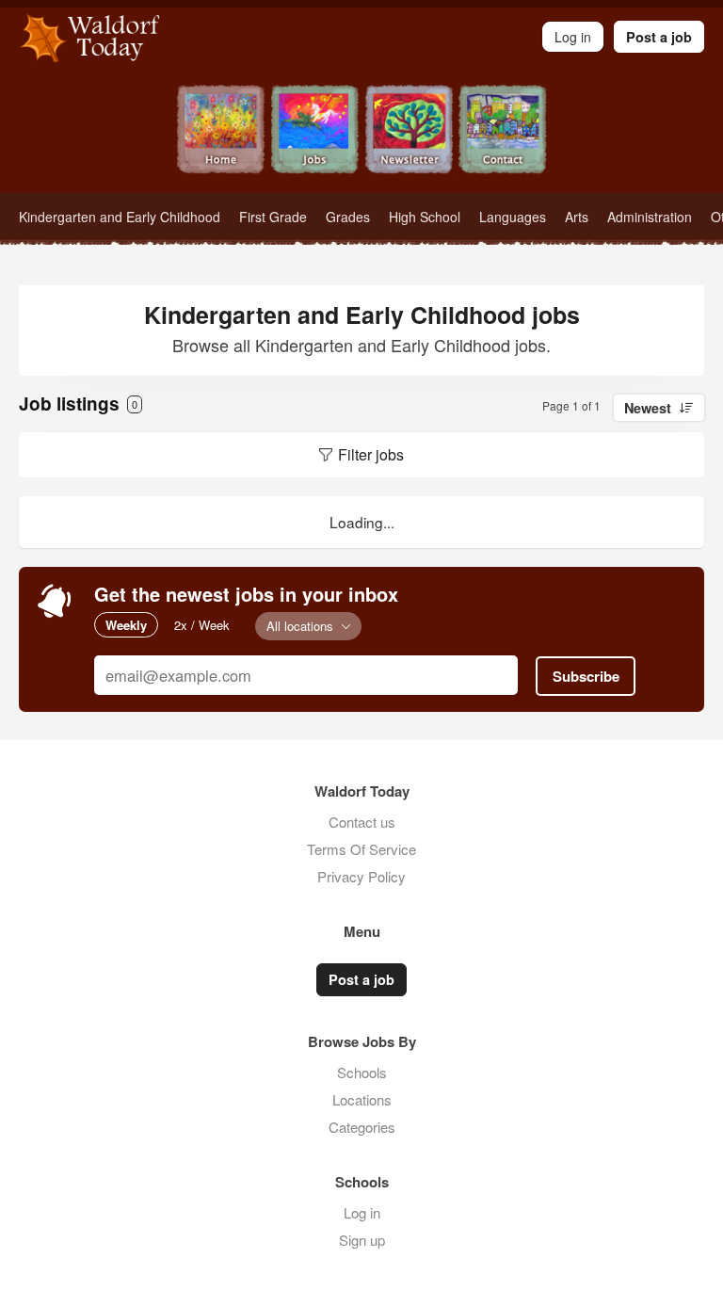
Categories (362, 1127)
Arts (576, 216)
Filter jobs (371, 454)
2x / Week (202, 625)
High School (424, 216)
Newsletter (409, 139)
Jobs (314, 139)
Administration (649, 216)
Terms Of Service (361, 849)
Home (220, 139)
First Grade (273, 216)
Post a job (659, 36)
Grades (348, 216)
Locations (362, 1099)
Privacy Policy (361, 876)
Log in (362, 1212)
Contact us (362, 821)
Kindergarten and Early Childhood (119, 216)
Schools (362, 1072)
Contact (503, 139)
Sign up (362, 1240)
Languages (512, 216)
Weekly (126, 625)
